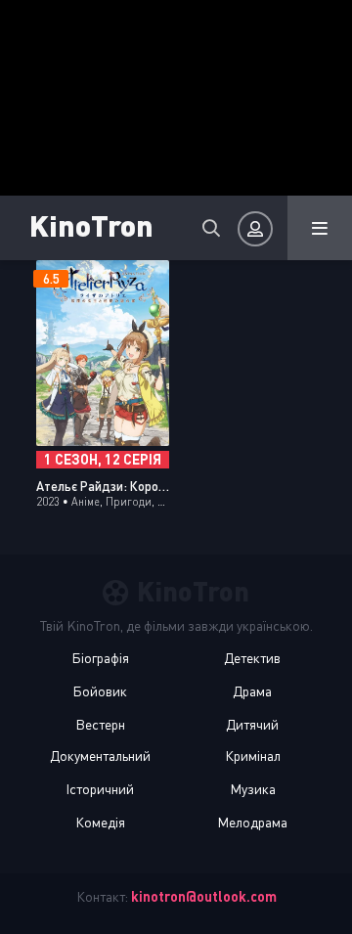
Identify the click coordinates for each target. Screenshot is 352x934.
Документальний (100, 755)
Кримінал (253, 755)
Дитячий (252, 724)
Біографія (100, 657)
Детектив (252, 657)
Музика (253, 788)
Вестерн (100, 724)
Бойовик (99, 691)
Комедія (100, 822)
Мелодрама (252, 822)
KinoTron (91, 224)
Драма (252, 691)
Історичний (100, 788)
